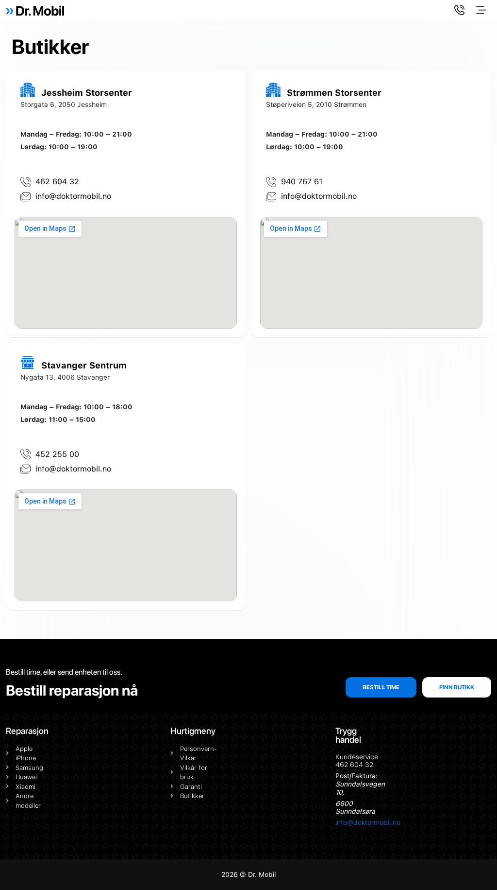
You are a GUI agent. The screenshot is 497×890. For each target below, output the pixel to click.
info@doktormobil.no (367, 822)
